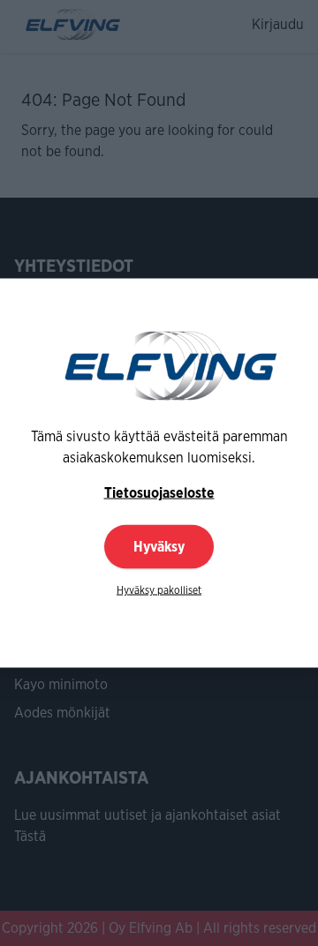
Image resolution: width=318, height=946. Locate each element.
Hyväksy (159, 547)
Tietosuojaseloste (159, 493)
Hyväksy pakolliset (159, 590)
